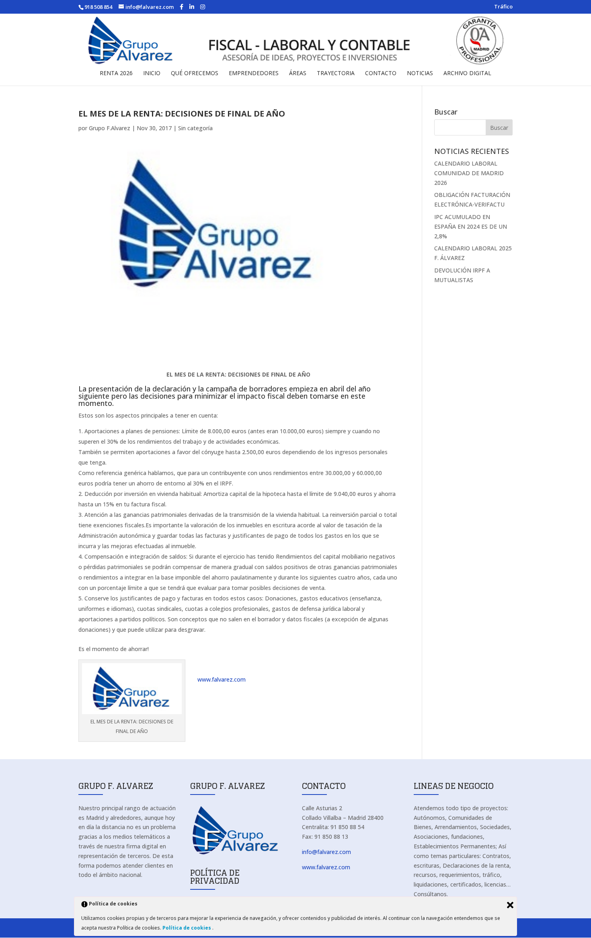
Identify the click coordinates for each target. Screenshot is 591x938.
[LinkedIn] (191, 7)
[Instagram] (202, 7)
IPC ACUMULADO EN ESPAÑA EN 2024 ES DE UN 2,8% (470, 226)
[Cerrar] (510, 905)
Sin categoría (195, 128)
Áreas (297, 73)
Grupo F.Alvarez (109, 128)
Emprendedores (254, 73)
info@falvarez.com (326, 852)
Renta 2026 (116, 73)
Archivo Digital (467, 73)
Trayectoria (336, 73)
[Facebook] (181, 7)
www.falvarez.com (221, 679)
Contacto (380, 73)
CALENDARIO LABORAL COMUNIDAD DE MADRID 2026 (469, 173)
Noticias (420, 73)
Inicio (151, 73)
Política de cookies (187, 927)
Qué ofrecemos (194, 73)
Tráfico (503, 7)
